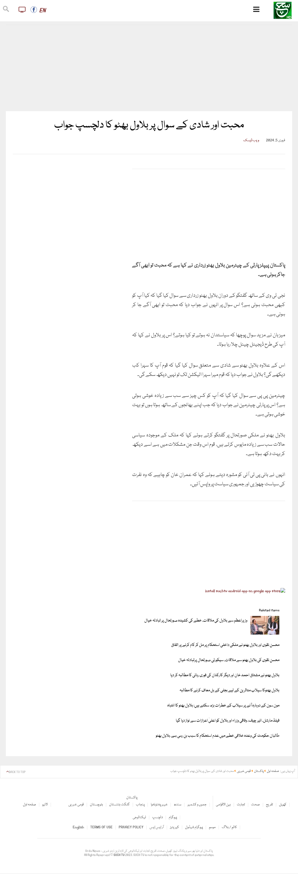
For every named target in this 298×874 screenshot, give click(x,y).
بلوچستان (96, 804)
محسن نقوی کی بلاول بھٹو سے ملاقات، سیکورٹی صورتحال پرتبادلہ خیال (228, 660)
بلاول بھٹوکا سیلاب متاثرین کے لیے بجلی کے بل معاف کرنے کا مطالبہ (229, 690)
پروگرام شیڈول (194, 827)
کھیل (282, 804)
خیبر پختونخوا (159, 804)
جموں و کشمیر (197, 804)
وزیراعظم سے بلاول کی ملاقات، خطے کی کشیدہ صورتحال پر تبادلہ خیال (195, 620)
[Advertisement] (149, 68)
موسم (212, 827)
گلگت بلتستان (119, 804)
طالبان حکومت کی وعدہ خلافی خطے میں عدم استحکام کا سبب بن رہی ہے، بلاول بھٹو (217, 736)
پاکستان (131, 797)
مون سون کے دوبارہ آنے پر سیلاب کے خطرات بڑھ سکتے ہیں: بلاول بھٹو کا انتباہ (223, 705)
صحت (255, 804)
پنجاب (140, 804)
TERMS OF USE (101, 827)
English (78, 827)
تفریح (269, 804)
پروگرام (173, 817)
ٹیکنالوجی (139, 817)
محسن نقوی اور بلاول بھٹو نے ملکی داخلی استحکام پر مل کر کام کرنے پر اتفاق (225, 645)
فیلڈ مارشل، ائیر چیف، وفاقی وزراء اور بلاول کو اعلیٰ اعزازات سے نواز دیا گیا (227, 720)
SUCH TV (119, 855)
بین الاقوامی (223, 804)
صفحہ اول (29, 804)
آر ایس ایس (157, 827)
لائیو (45, 804)
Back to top (17, 772)
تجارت (241, 804)
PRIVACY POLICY (131, 827)
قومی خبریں (76, 804)
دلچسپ (157, 817)
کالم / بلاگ (229, 827)
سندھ (177, 804)
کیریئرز (174, 827)
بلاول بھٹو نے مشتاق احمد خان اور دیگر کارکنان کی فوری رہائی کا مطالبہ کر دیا (224, 675)
